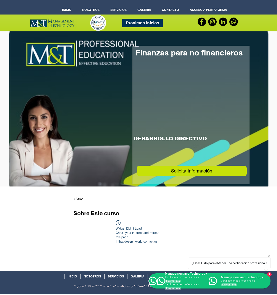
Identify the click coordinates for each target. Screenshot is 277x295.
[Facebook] (202, 22)
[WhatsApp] (233, 22)
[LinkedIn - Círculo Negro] (223, 22)
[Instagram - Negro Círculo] (212, 22)
